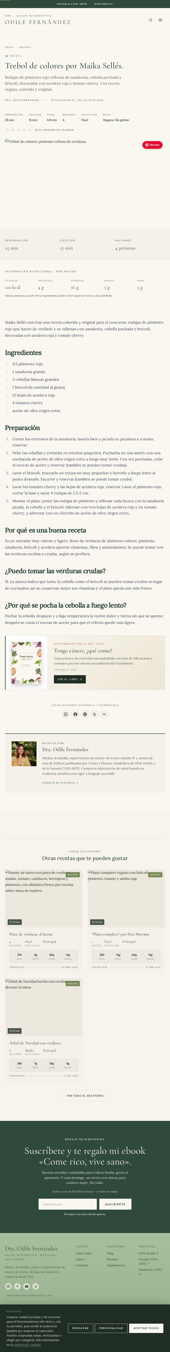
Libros (80, 1259)
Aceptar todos (146, 1328)
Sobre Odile (84, 1253)
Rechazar (80, 1328)
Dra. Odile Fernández (65, 749)
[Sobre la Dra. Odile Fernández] (24, 753)
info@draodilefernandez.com (29, 1295)
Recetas (25, 47)
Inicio (9, 47)
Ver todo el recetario (85, 1095)
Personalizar (111, 1328)
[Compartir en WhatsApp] (66, 714)
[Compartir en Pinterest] (85, 714)
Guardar (155, 144)
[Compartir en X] (94, 714)
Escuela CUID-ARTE (72, 3)
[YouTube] (26, 1286)
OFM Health (104, 3)
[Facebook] (17, 1286)
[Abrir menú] (160, 20)
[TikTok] (35, 1286)
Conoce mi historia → (60, 782)
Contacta (82, 1265)
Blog (110, 1253)
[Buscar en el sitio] (150, 20)
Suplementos (116, 1265)
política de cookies (27, 1345)
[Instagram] (8, 1286)
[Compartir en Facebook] (75, 714)
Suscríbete (115, 1204)
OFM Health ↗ (149, 1253)
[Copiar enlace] (104, 714)
